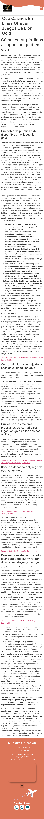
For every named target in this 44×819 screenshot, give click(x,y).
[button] (41, 8)
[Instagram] (16, 807)
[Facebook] (22, 807)
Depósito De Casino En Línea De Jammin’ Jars (19, 551)
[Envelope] (27, 807)
